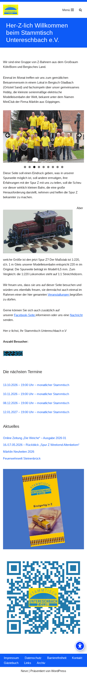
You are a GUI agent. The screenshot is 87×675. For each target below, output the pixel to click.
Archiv (41, 663)
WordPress (58, 671)
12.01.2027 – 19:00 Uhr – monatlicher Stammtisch (36, 412)
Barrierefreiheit (56, 658)
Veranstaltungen (59, 294)
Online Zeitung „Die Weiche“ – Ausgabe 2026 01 (34, 438)
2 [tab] (30, 167)
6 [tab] (48, 167)
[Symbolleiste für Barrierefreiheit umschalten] (80, 646)
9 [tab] (62, 167)
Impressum (11, 658)
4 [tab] (39, 167)
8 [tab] (57, 167)
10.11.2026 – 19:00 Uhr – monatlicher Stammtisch (36, 394)
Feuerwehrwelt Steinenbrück (22, 458)
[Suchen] (80, 9)
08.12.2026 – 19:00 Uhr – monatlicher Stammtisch (36, 403)
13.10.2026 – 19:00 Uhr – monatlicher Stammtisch (36, 385)
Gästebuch (11, 663)
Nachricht (76, 315)
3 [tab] (34, 167)
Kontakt (77, 658)
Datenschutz (33, 658)
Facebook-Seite (25, 315)
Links (27, 663)
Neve (24, 671)
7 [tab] (53, 167)
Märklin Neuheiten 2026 (18, 451)
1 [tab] (25, 167)
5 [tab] (43, 167)
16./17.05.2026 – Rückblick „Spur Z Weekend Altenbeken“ (41, 444)
